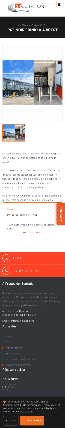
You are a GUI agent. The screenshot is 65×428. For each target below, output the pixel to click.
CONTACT (60, 214)
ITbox (7, 342)
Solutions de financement (17, 365)
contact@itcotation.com (21, 321)
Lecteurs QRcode (13, 348)
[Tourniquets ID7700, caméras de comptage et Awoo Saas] (14, 133)
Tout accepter (32, 420)
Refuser (10, 420)
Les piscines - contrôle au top (19, 359)
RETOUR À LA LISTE (33, 232)
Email (17, 258)
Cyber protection (13, 353)
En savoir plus (27, 411)
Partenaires (10, 336)
